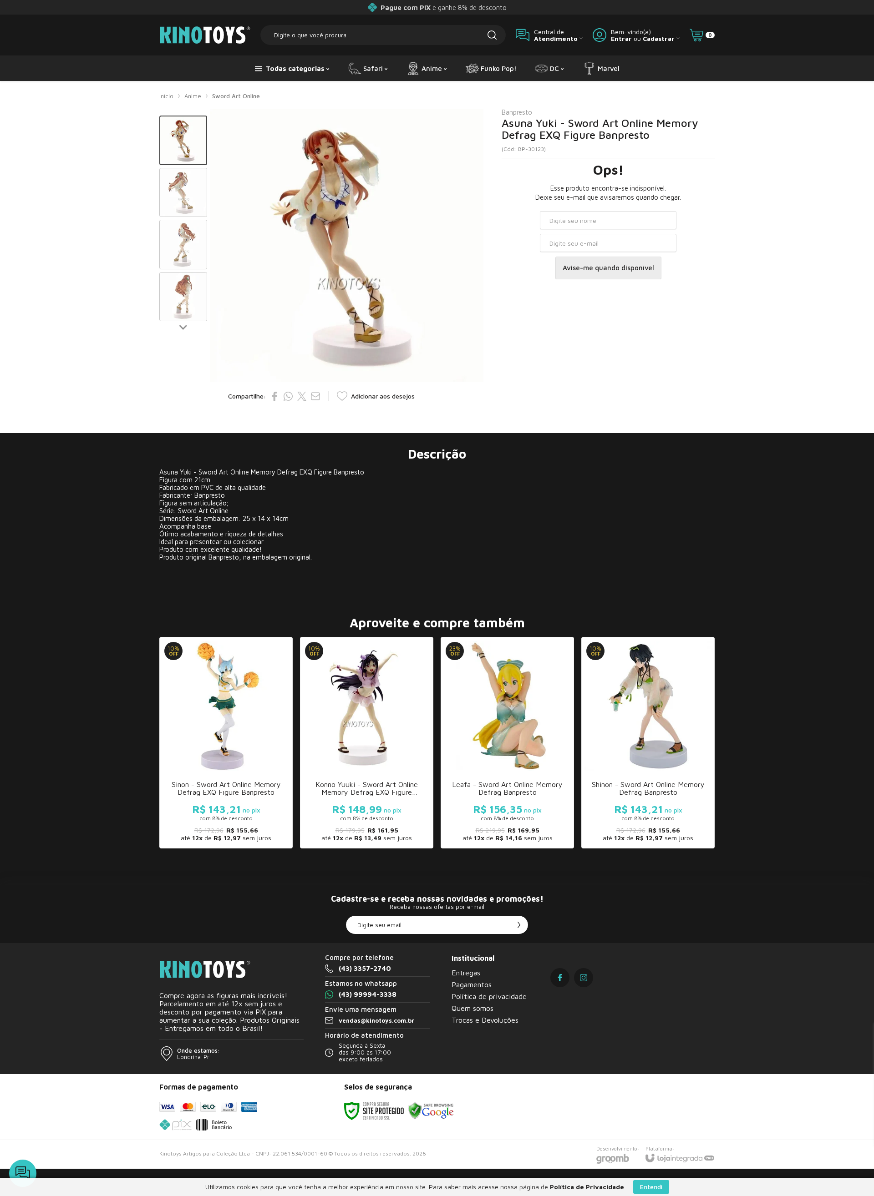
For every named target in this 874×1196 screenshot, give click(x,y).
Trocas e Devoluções (485, 1020)
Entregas (466, 973)
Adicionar (244, 775)
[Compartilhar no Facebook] (274, 396)
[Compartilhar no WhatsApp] (288, 396)
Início (166, 96)
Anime (192, 96)
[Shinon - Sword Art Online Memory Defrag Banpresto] (648, 742)
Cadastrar (659, 38)
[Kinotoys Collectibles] (204, 35)
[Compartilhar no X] (301, 396)
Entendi (651, 1187)
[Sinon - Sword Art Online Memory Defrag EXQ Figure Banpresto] (226, 742)
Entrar (621, 38)
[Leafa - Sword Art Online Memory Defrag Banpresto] (507, 742)
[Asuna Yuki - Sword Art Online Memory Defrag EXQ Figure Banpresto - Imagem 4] (183, 297)
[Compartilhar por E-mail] (315, 396)
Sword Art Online (236, 96)
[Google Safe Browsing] (431, 1110)
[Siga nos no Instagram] (583, 977)
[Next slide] (183, 326)
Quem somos (472, 1008)
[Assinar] (519, 925)
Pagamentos (472, 984)
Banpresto (517, 112)
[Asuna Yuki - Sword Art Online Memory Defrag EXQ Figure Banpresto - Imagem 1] (183, 140)
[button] (183, 140)
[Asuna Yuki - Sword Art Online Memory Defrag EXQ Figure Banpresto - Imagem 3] (183, 244)
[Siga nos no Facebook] (559, 977)
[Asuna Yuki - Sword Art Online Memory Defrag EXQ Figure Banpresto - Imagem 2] (183, 192)
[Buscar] (492, 35)
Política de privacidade (489, 996)
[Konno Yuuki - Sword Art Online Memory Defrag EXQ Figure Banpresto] (366, 742)
